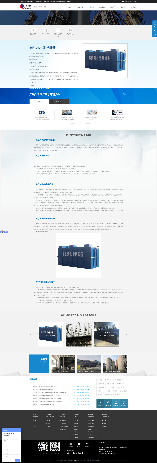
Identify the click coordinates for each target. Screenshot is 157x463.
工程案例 (102, 7)
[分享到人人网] (45, 88)
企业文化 (34, 423)
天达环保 (36, 59)
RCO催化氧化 (110, 387)
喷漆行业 (76, 432)
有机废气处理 (120, 383)
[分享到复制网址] (34, 88)
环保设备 (62, 414)
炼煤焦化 (76, 429)
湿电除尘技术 (108, 394)
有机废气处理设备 (64, 426)
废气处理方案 (123, 391)
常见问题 (35, 386)
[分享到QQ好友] (47, 88)
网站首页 (70, 7)
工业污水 (76, 437)
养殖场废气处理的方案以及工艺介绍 (47, 404)
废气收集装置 (118, 380)
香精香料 (76, 423)
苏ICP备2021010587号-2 (95, 460)
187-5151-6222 (100, 405)
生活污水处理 (91, 437)
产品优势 (39, 101)
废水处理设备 (63, 429)
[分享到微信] (37, 88)
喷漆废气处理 (101, 383)
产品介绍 (58, 101)
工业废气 (90, 429)
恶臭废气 (100, 391)
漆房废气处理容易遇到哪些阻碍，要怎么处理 (49, 395)
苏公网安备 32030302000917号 (82, 460)
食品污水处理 (91, 420)
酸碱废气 (115, 391)
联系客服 (104, 423)
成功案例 (76, 414)
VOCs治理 (107, 391)
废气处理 (100, 380)
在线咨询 (108, 405)
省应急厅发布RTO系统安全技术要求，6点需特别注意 (51, 401)
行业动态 (35, 392)
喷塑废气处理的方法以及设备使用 (46, 389)
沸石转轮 (100, 394)
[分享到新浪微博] (39, 88)
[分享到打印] (32, 88)
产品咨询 (124, 95)
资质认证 (34, 426)
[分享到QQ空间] (49, 88)
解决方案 (80, 7)
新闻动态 (112, 7)
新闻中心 (48, 414)
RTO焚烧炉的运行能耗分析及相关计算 (48, 386)
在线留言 (123, 405)
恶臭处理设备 (63, 420)
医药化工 (76, 426)
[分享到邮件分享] (35, 88)
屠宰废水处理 (91, 426)
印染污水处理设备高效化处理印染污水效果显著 (50, 398)
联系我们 (133, 7)
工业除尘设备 (63, 423)
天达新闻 (48, 420)
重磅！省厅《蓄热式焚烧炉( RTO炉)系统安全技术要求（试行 (53, 392)
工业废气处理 (120, 387)
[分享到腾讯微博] (43, 88)
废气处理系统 (110, 383)
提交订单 (115, 405)
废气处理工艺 (108, 380)
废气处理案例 (101, 387)
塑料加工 (76, 434)
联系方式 (104, 420)
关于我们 (123, 7)
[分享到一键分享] (41, 88)
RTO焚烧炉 (117, 394)
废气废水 (90, 434)
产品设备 (91, 7)
